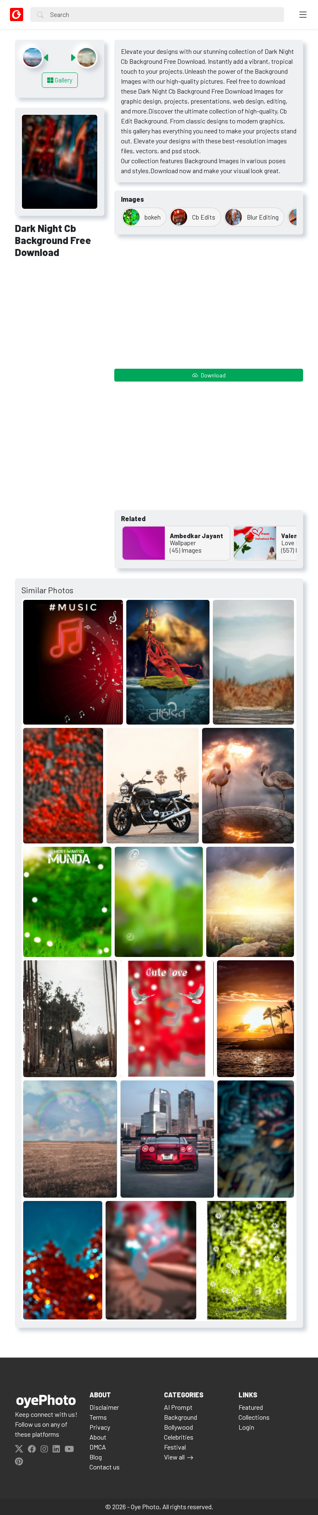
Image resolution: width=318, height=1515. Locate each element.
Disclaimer (104, 1407)
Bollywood (178, 1427)
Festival (175, 1447)
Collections (254, 1417)
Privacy (99, 1427)
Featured (250, 1407)
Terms (98, 1417)
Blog (95, 1457)
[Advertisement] (59, 309)
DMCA (97, 1447)
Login (246, 1427)
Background (180, 1417)
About (97, 1437)
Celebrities (178, 1437)
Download (213, 375)
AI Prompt (178, 1407)
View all (174, 1457)
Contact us (104, 1467)
